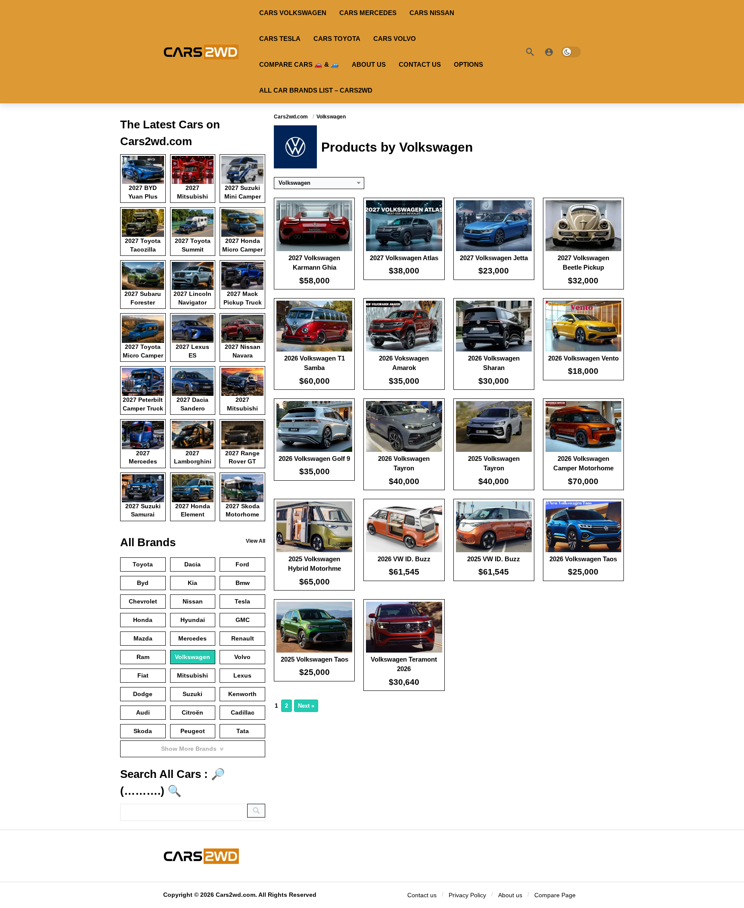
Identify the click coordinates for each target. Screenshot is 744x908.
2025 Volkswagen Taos (314, 659)
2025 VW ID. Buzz (493, 559)
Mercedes (192, 638)
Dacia (192, 564)
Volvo (242, 656)
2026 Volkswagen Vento (583, 358)
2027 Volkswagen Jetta (494, 257)
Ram (142, 656)
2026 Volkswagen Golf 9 (314, 458)
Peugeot (192, 731)
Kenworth (242, 693)
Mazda (142, 638)
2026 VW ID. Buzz (404, 559)
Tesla (242, 601)
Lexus (242, 675)
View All (255, 541)
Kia (192, 582)
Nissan (193, 601)
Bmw (243, 582)
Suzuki (192, 693)
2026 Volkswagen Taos (583, 559)
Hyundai (192, 619)
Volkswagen (192, 656)
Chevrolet (143, 601)
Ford (242, 564)
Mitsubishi (192, 675)
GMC (243, 619)
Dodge (142, 693)
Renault (242, 638)
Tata (242, 731)
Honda (142, 619)
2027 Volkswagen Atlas (404, 257)
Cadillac (242, 712)
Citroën (192, 712)
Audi (143, 712)
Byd (143, 582)
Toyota (143, 564)
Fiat (143, 675)
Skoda (142, 731)
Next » (306, 706)
